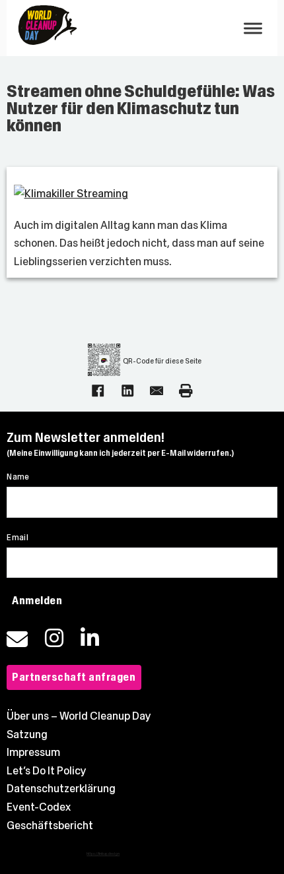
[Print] (185, 390)
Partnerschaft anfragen (73, 677)
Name (18, 477)
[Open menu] (253, 28)
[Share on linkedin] (127, 390)
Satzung (27, 734)
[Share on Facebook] (97, 390)
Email (17, 538)
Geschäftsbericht (50, 825)
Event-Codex (39, 807)
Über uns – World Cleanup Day (79, 716)
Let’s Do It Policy (47, 770)
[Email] (156, 390)
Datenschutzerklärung (61, 788)
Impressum (33, 752)
